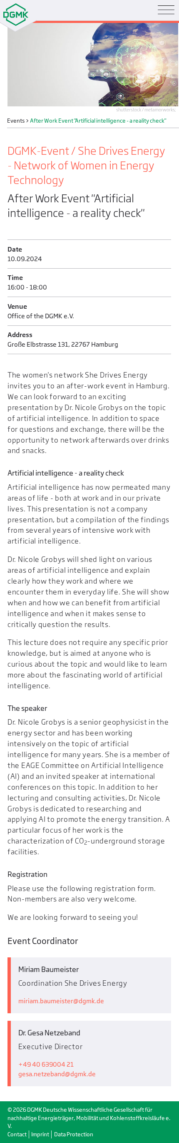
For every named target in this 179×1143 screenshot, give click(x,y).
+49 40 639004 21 (46, 1064)
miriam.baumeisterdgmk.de (61, 1001)
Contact (17, 1134)
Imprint (40, 1134)
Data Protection (73, 1134)
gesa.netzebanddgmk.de (57, 1074)
